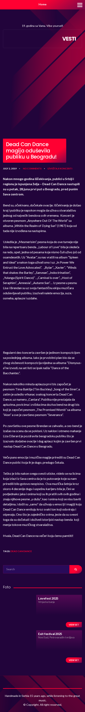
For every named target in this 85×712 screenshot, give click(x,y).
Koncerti (66, 168)
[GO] (75, 569)
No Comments (32, 168)
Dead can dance (21, 551)
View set (74, 624)
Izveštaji (53, 168)
